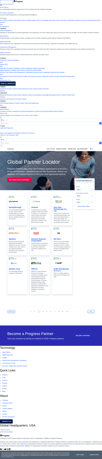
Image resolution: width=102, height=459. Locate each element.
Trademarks (23, 444)
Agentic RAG (12, 20)
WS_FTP (7, 80)
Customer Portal (17, 89)
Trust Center (24, 115)
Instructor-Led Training (6, 99)
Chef (6, 72)
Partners (3, 101)
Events (58, 95)
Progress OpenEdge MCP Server (91, 20)
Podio (34, 70)
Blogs (54, 95)
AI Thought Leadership (7, 13)
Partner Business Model (82, 193)
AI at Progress (4, 7)
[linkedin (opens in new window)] (9, 450)
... (71, 311)
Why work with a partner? (19, 180)
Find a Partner (4, 103)
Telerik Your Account (28, 133)
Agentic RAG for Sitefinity (24, 20)
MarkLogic (3, 68)
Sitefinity (13, 70)
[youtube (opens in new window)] (5, 450)
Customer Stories (66, 95)
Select (78, 189)
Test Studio (31, 76)
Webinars (25, 95)
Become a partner (83, 335)
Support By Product (6, 89)
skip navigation (6, 2)
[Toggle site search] (1, 137)
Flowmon (36, 72)
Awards (4, 406)
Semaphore (10, 68)
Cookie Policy (24, 455)
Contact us (6, 421)
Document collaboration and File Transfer (47, 76)
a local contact (8, 432)
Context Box (63, 20)
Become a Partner (14, 103)
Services (2, 91)
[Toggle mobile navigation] (1, 146)
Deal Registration (19, 104)
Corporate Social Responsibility (43, 111)
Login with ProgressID (6, 128)
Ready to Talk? (14, 135)
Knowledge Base (47, 95)
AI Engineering (4, 26)
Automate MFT (37, 77)
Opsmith (2, 23)
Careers (31, 115)
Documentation (37, 95)
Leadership (15, 111)
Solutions (3, 28)
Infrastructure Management (8, 47)
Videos (30, 95)
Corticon (23, 68)
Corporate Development (26, 111)
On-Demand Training (20, 99)
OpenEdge (41, 68)
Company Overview (6, 111)
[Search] (1, 117)
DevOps (2, 72)
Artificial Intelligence (6, 30)
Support (2, 86)
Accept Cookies (80, 454)
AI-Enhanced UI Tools (6, 76)
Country (78, 186)
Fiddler (26, 76)
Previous (11, 311)
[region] (51, 455)
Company (3, 107)
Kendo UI (24, 70)
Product (78, 199)
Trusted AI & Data (5, 60)
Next (90, 311)
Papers (19, 95)
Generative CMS (54, 20)
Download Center (27, 89)
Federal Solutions (5, 52)
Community (45, 89)
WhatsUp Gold (54, 72)
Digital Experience (5, 41)
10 (67, 311)
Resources (3, 93)
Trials (3, 377)
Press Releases (16, 115)
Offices (36, 115)
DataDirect (17, 68)
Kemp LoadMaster (44, 72)
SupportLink (10, 133)
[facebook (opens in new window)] (1, 450)
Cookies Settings (94, 454)
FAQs (73, 95)
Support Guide (37, 89)
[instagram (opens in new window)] (7, 450)
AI (1, 5)
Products (3, 58)
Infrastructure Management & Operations (20, 72)
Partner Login (24, 103)
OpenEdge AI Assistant (74, 20)
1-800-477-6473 (5, 135)
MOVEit (39, 70)
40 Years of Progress (8, 417)
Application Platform (32, 68)
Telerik (19, 70)
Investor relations (7, 408)
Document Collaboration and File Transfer (14, 366)
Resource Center (12, 95)
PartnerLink (18, 133)
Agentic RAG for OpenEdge (40, 20)
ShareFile (30, 70)
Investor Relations (5, 115)
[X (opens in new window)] (3, 450)
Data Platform (4, 20)
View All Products (8, 83)
